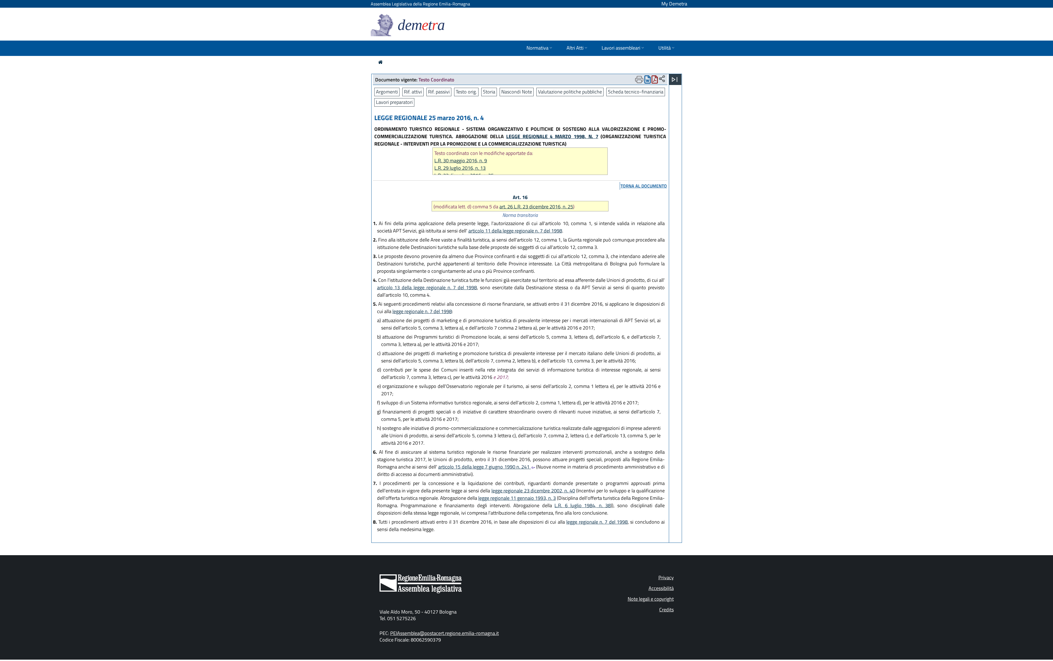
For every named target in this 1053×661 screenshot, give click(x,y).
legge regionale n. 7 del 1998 (422, 311)
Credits (666, 609)
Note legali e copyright (651, 599)
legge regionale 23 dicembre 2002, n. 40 (533, 490)
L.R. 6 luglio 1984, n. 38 (582, 505)
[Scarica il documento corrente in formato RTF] (647, 80)
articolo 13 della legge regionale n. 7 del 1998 (427, 287)
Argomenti (387, 91)
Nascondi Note (516, 91)
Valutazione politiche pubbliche (570, 91)
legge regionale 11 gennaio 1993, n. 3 (517, 498)
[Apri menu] (674, 79)
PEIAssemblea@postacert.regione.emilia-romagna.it (444, 633)
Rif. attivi (413, 91)
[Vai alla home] (380, 62)
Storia (489, 91)
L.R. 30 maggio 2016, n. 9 (460, 160)
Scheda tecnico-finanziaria (635, 91)
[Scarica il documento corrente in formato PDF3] (655, 80)
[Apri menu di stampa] (639, 79)
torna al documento (644, 186)
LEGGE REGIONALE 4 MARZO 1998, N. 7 (552, 136)
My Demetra (674, 3)
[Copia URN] (662, 79)
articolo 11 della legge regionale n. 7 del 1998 (515, 230)
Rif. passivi (439, 91)
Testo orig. (466, 91)
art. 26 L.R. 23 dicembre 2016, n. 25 (536, 206)
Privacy (666, 577)
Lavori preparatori (394, 102)
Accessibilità (661, 588)
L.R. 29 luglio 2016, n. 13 (460, 168)
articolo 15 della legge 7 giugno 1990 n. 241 (484, 466)
